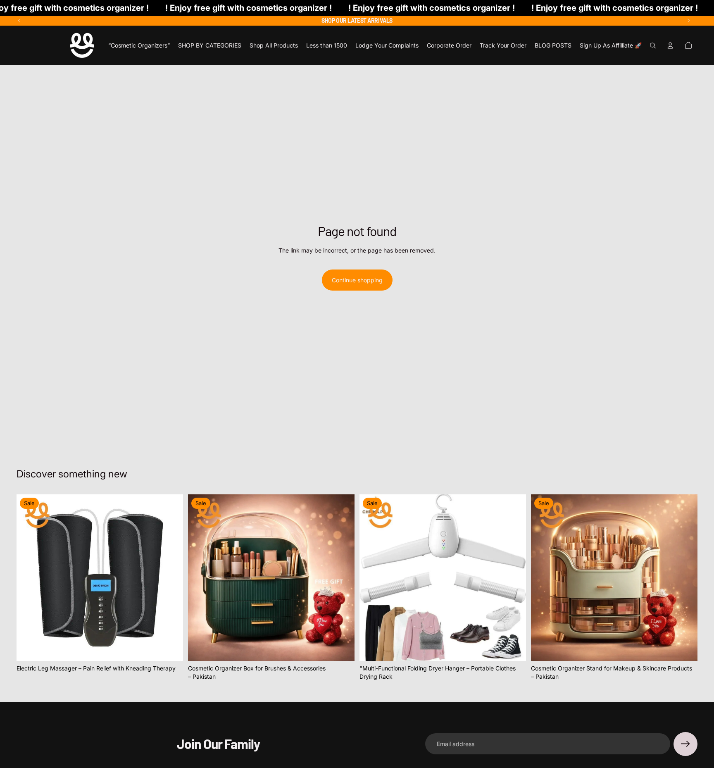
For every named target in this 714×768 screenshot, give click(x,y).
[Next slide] (688, 21)
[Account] (670, 45)
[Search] (653, 45)
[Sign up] (685, 744)
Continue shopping (357, 280)
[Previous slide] (19, 21)
